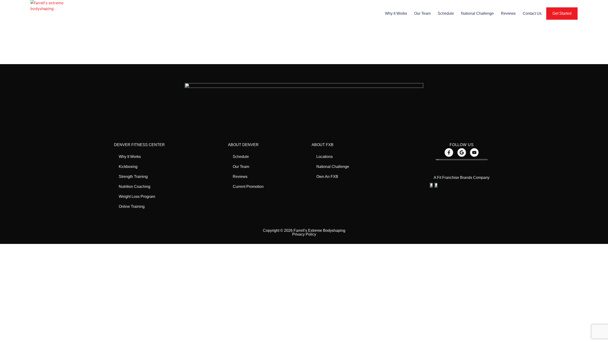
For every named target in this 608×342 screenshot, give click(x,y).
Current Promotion (248, 187)
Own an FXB (327, 177)
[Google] (461, 152)
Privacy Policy (304, 234)
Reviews (508, 13)
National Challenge (477, 13)
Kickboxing (128, 167)
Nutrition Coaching (134, 187)
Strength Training (133, 177)
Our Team (422, 13)
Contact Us (532, 13)
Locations (324, 157)
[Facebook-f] (449, 152)
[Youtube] (474, 152)
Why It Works (396, 13)
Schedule (446, 13)
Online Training (132, 206)
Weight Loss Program (137, 197)
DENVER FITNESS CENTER (139, 145)
